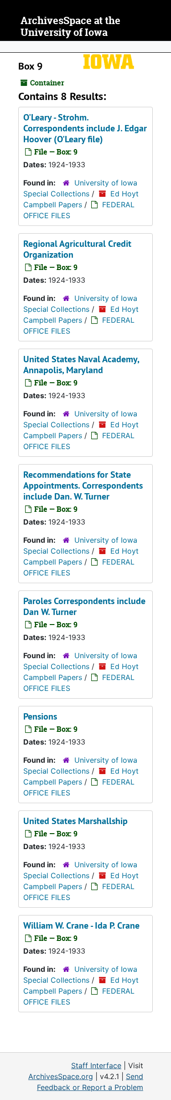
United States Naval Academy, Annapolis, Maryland (81, 364)
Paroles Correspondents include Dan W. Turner (84, 606)
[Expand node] (161, 47)
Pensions (40, 716)
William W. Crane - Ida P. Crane (81, 925)
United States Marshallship (75, 821)
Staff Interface (96, 1065)
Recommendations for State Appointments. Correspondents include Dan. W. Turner (83, 485)
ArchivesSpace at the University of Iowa (70, 27)
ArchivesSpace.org (60, 1076)
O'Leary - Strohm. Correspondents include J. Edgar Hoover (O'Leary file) (85, 128)
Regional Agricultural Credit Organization (77, 249)
